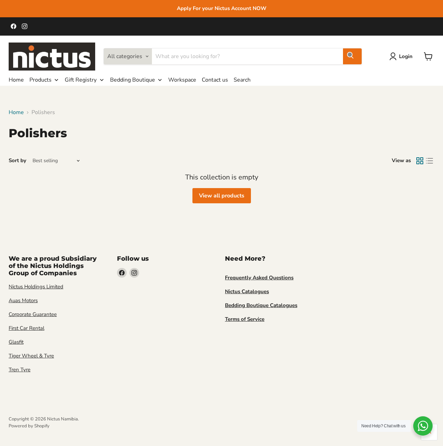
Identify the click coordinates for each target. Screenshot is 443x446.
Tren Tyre (19, 369)
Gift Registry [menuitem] (81, 80)
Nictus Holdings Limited (36, 286)
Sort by (17, 161)
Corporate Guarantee (33, 314)
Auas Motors (23, 300)
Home (16, 112)
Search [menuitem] (242, 80)
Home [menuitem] (16, 80)
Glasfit (16, 341)
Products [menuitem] (40, 80)
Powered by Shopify (29, 426)
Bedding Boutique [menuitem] (132, 80)
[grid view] (420, 161)
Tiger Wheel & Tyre (31, 355)
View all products (221, 195)
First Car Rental (26, 328)
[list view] (429, 161)
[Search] (352, 56)
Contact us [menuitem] (215, 80)
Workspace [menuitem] (182, 80)
